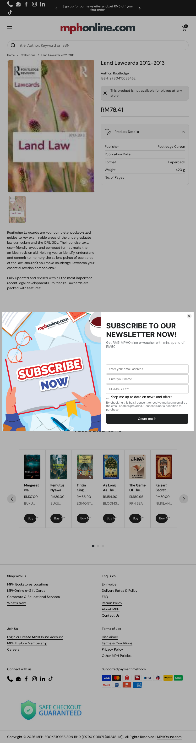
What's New (16, 603)
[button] (184, 28)
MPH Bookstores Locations (28, 584)
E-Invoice (109, 584)
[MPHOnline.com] (98, 28)
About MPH (111, 609)
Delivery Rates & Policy (119, 590)
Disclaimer (110, 637)
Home (11, 55)
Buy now (32, 518)
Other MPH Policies (116, 655)
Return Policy (112, 603)
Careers (13, 649)
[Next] (183, 498)
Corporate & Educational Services (33, 597)
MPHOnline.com (169, 737)
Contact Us (111, 615)
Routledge (121, 73)
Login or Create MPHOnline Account (35, 637)
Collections (28, 55)
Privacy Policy (112, 649)
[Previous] (11, 498)
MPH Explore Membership (27, 643)
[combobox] (98, 45)
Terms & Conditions (117, 643)
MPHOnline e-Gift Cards (26, 590)
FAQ (105, 597)
